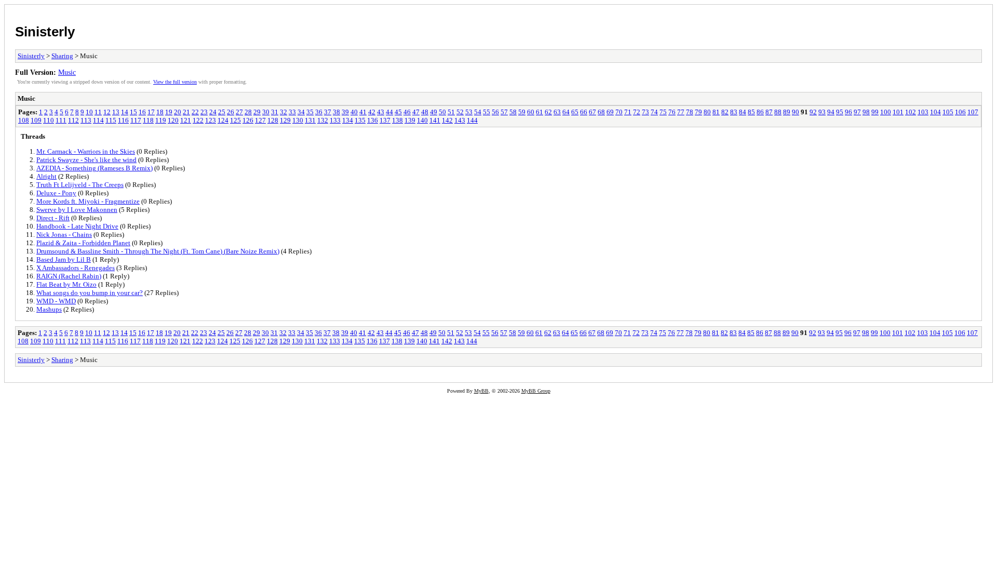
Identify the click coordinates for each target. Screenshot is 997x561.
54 (477, 112)
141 (434, 120)
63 (557, 112)
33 (292, 112)
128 (272, 120)
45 (398, 112)
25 (221, 112)
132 (322, 120)
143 (459, 120)
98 (866, 112)
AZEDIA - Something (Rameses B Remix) (94, 168)
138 (397, 120)
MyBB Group (535, 391)
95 (839, 112)
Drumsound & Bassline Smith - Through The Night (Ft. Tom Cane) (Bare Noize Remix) (157, 251)
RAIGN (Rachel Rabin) (68, 276)
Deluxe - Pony (56, 193)
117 (135, 120)
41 (363, 112)
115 (110, 120)
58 (513, 112)
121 (185, 120)
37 (327, 112)
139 (410, 120)
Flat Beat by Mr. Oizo (66, 284)
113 (85, 120)
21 (186, 112)
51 (451, 112)
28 (248, 112)
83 (733, 112)
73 (645, 112)
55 (486, 112)
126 (247, 120)
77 (680, 112)
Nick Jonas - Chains (64, 234)
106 (960, 112)
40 (354, 112)
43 (380, 112)
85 (751, 112)
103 (923, 112)
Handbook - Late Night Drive (77, 226)
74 (654, 112)
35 (310, 112)
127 (260, 120)
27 (239, 112)
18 (160, 112)
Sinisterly (45, 31)
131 (310, 120)
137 (385, 120)
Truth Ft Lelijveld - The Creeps (80, 185)
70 (619, 112)
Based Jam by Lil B (63, 259)
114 (98, 120)
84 (742, 112)
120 (173, 120)
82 (725, 112)
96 (848, 112)
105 (947, 112)
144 (472, 120)
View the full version (175, 82)
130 (297, 120)
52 (460, 112)
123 (210, 120)
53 (469, 112)
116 (123, 120)
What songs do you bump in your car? (89, 293)
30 (266, 112)
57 (504, 112)
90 (795, 112)
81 (716, 112)
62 (548, 112)
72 (636, 112)
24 (213, 112)
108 (23, 120)
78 (689, 112)
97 (857, 112)
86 (760, 112)
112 (73, 120)
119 (160, 120)
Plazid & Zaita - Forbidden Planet (83, 243)
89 (786, 112)
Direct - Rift (53, 218)
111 (61, 120)
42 (371, 112)
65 (574, 112)
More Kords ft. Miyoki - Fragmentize (88, 201)
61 (539, 112)
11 (98, 112)
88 (778, 112)
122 (198, 120)
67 (592, 112)
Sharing (62, 56)
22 (195, 112)
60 (530, 112)
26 (230, 112)
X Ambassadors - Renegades (75, 268)
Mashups (49, 309)
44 (389, 112)
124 (223, 120)
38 (336, 112)
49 (433, 112)
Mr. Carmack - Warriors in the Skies (85, 151)
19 (168, 112)
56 (495, 112)
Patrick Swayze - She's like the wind (86, 160)
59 (522, 112)
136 (372, 120)
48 (424, 112)
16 (142, 112)
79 (698, 112)
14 (124, 112)
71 (627, 112)
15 (133, 112)
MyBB (481, 391)
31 (274, 112)
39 (345, 112)
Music (67, 72)
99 (875, 112)
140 (422, 120)
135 (360, 120)
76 (672, 112)
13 (115, 112)
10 (89, 112)
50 (442, 112)
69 (610, 112)
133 (335, 120)
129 (285, 120)
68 (601, 112)
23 (204, 112)
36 (318, 112)
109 (36, 120)
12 (107, 112)
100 (885, 112)
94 (830, 112)
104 (935, 112)
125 (235, 120)
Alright (46, 176)
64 (566, 112)
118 (148, 120)
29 (257, 112)
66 (583, 112)
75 (663, 112)
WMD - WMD (56, 301)
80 (707, 112)
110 (48, 120)
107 (972, 112)
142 (447, 120)
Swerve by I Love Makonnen (76, 209)
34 (301, 112)
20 (177, 112)
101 (898, 112)
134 (347, 120)
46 (407, 112)
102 (910, 112)
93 (822, 112)
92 (813, 112)
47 (416, 112)
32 (283, 112)
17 (151, 112)
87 (769, 112)
